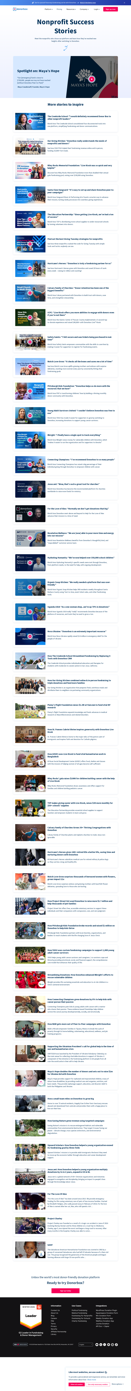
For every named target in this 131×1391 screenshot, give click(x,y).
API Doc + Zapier (102, 1326)
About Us (54, 1313)
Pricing (59, 9)
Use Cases (76, 1306)
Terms (53, 1324)
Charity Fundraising (79, 1321)
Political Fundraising (79, 1310)
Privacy (54, 1326)
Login (96, 9)
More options (117, 1384)
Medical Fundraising (79, 1313)
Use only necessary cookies (98, 1384)
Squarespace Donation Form (107, 1313)
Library (53, 1334)
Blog (52, 1316)
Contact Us (55, 1310)
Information (56, 1306)
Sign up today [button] (65, 1291)
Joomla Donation (102, 1324)
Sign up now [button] (110, 9)
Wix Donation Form (103, 1316)
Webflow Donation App (105, 1321)
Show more (91, 1379)
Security (54, 1329)
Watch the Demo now (88, 3)
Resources (71, 9)
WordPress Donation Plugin (106, 1310)
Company (83, 9)
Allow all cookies (77, 1384)
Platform (48, 9)
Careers (54, 1318)
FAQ (52, 1321)
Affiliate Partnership (58, 1332)
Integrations (101, 1306)
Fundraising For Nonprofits (82, 1316)
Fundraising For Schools (81, 1318)
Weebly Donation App (104, 1318)
